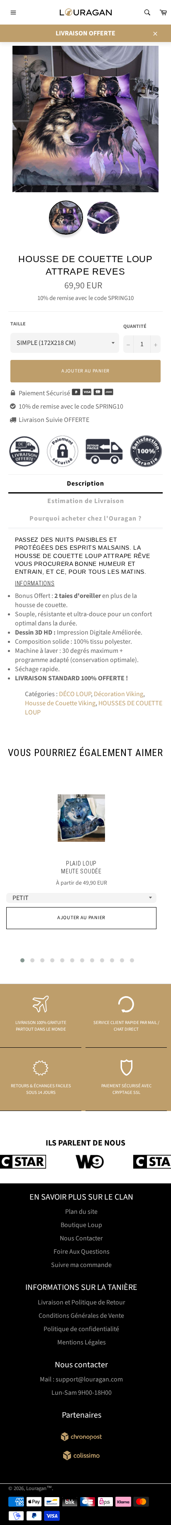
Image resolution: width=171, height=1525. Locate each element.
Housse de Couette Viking (60, 703)
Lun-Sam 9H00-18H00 (81, 1392)
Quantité (135, 326)
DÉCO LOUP (75, 694)
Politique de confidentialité (81, 1329)
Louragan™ (39, 1488)
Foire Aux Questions (82, 1251)
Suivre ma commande (81, 1265)
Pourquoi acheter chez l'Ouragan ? (85, 518)
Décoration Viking (118, 694)
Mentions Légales (81, 1342)
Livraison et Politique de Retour (81, 1302)
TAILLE (18, 324)
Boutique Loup (81, 1225)
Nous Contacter (81, 1238)
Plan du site (81, 1211)
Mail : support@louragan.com (81, 1379)
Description (85, 483)
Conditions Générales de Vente (81, 1315)
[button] (22, 960)
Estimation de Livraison (85, 501)
